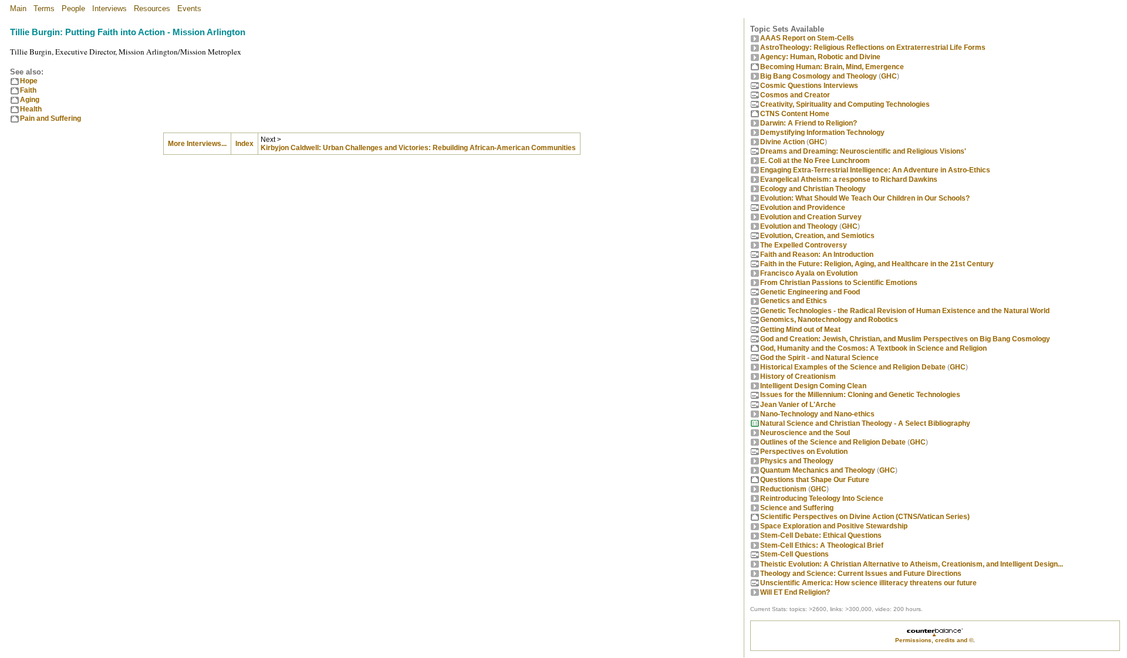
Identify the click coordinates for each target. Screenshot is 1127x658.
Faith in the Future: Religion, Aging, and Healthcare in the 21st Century (877, 264)
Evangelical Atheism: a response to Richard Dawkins (848, 179)
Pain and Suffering (50, 118)
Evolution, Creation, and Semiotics (817, 236)
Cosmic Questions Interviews (809, 86)
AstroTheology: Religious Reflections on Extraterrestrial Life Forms (873, 47)
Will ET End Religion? (795, 592)
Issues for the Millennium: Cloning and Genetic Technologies (860, 395)
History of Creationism (798, 376)
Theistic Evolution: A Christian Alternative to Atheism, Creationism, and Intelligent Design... (911, 564)
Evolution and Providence (802, 207)
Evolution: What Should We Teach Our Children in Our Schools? (865, 198)
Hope (29, 81)
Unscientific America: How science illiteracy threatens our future (868, 583)
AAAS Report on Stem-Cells (807, 38)
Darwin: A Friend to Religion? (808, 123)
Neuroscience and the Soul (805, 433)
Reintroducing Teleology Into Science (821, 498)
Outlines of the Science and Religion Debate (833, 442)
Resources (152, 8)
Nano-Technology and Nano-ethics (817, 414)
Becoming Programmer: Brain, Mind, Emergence (832, 67)
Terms (44, 8)
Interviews (109, 8)
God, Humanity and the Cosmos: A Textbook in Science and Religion (873, 348)
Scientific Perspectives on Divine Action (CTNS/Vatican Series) (865, 517)
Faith (28, 90)
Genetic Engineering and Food (810, 292)
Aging (29, 100)
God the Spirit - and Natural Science (819, 358)
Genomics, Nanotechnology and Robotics (829, 320)
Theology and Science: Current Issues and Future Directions (860, 573)
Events (189, 8)
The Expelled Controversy (803, 245)
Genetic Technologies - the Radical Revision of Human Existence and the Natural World (905, 311)
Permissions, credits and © (934, 640)
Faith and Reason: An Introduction (816, 254)
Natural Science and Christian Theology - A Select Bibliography (865, 423)
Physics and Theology (797, 461)
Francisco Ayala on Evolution (809, 273)
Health (31, 109)
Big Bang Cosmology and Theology (818, 76)
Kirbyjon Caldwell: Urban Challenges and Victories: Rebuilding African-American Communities (418, 148)
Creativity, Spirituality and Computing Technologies (845, 104)
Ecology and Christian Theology (813, 189)
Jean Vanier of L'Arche (798, 405)
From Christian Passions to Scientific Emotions (838, 283)
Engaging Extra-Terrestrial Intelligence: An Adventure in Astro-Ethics (875, 170)
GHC (889, 76)
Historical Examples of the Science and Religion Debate (853, 367)
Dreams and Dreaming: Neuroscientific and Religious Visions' (863, 151)
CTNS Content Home (794, 114)
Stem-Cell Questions (794, 554)
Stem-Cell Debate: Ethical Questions (821, 535)
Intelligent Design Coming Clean (813, 386)
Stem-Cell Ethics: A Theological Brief (821, 545)
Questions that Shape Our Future (814, 480)
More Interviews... (197, 144)
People (73, 8)
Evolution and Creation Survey (811, 217)
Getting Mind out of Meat (800, 329)
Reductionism (783, 489)
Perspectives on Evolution (804, 451)
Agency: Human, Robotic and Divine (820, 57)
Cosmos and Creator (795, 95)
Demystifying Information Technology (822, 132)
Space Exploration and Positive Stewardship (833, 526)
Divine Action (782, 142)
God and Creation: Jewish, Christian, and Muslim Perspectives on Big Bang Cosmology (905, 339)
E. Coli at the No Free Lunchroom (815, 161)
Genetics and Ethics (793, 301)
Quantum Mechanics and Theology (817, 470)
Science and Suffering (797, 508)
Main (18, 8)
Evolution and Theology (799, 226)
